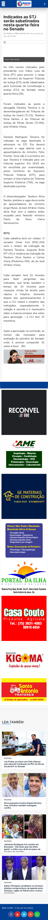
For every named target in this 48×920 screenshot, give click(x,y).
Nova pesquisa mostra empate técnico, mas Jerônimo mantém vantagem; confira (23, 805)
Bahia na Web (13, 33)
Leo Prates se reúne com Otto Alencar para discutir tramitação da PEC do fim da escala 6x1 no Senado (24, 764)
